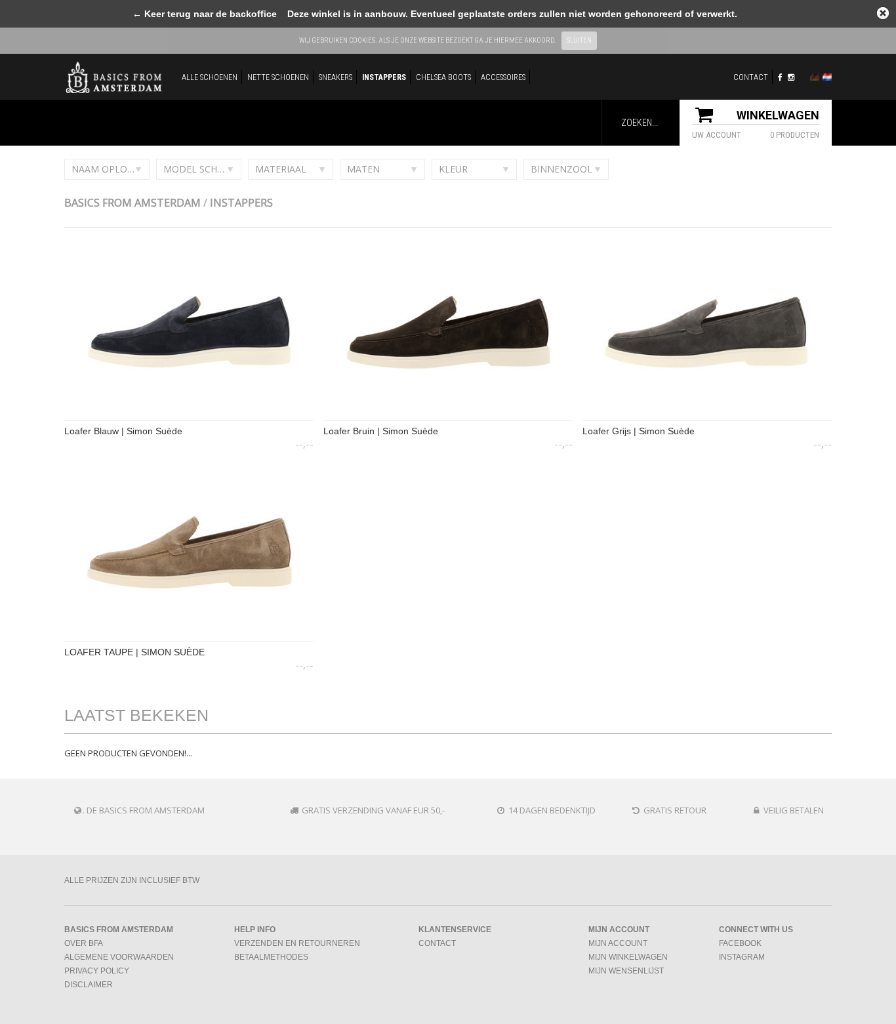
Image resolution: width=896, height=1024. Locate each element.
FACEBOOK (740, 943)
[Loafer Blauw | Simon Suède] (189, 419)
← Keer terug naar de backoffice (204, 14)
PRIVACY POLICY (96, 970)
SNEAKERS (335, 77)
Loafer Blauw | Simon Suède (123, 431)
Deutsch (814, 77)
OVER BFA (83, 943)
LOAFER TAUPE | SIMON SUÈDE (134, 652)
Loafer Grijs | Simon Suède (638, 431)
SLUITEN (579, 40)
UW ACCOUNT (716, 135)
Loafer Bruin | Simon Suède (380, 431)
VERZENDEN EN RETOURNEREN (297, 943)
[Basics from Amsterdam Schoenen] (113, 77)
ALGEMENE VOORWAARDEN (119, 957)
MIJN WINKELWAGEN (628, 957)
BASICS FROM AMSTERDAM (132, 202)
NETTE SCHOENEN (278, 77)
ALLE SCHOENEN (209, 77)
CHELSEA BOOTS (443, 77)
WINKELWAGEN (778, 115)
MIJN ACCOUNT (617, 943)
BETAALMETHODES (271, 957)
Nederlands (827, 77)
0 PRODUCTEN (794, 135)
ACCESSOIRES (503, 77)
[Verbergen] (883, 13)
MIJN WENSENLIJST (626, 970)
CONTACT (750, 77)
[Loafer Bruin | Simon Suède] (448, 419)
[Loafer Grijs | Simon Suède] (707, 419)
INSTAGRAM (742, 957)
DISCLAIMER (88, 984)
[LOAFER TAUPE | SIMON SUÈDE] (189, 640)
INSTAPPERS (384, 77)
